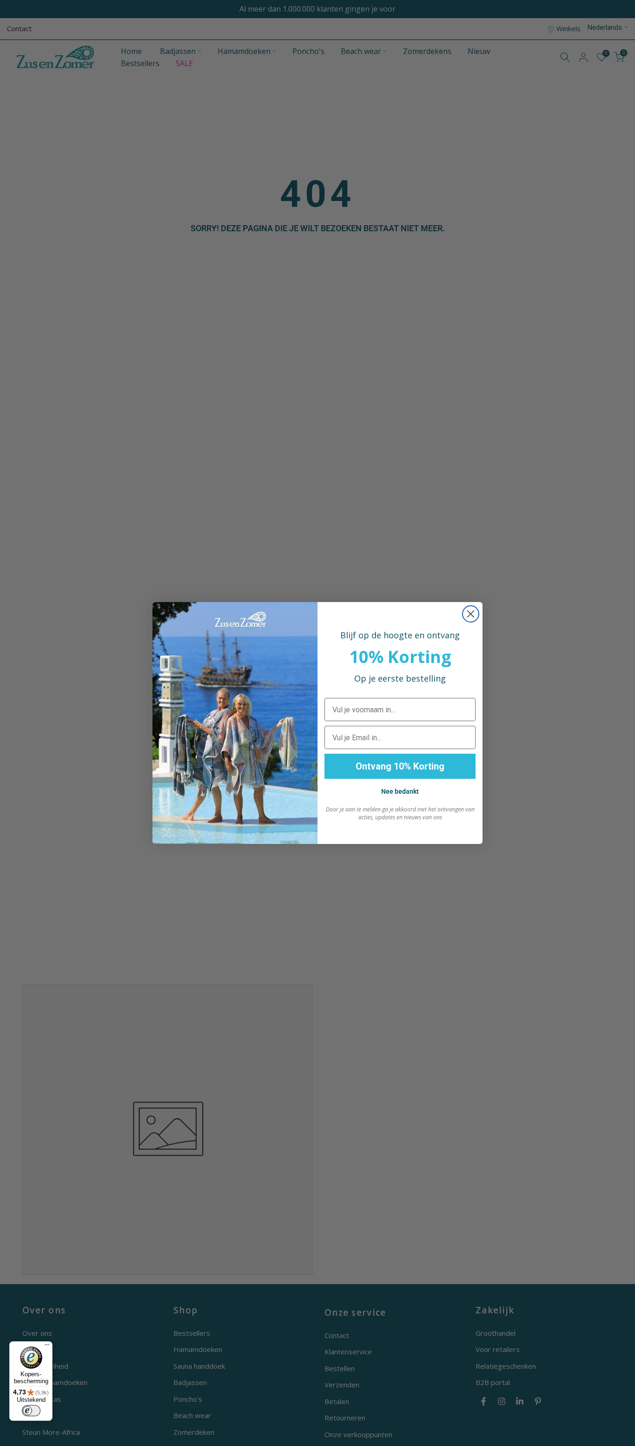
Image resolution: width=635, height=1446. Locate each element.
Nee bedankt (400, 791)
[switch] (31, 1410)
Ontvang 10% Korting (400, 766)
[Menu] (47, 1346)
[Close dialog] (471, 614)
